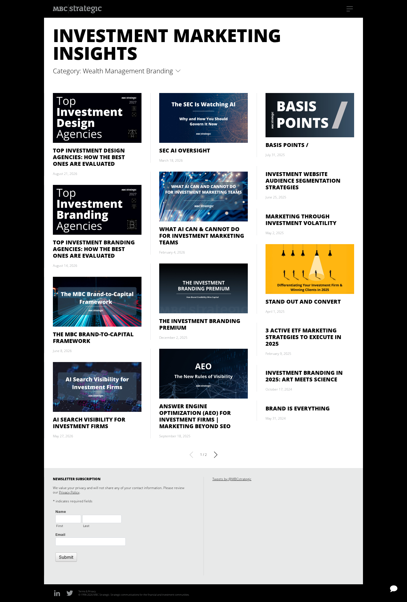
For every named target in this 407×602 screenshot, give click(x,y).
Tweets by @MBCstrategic (231, 479)
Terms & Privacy (87, 591)
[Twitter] (70, 593)
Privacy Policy (69, 492)
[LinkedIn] (57, 593)
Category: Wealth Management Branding (114, 70)
